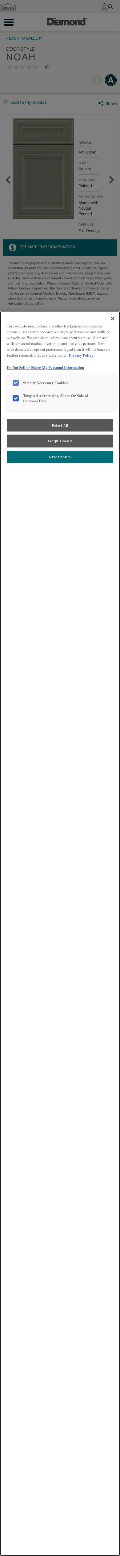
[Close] (112, 318)
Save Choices (60, 456)
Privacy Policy (81, 355)
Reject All (60, 425)
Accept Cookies (60, 440)
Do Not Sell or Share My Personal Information (45, 367)
